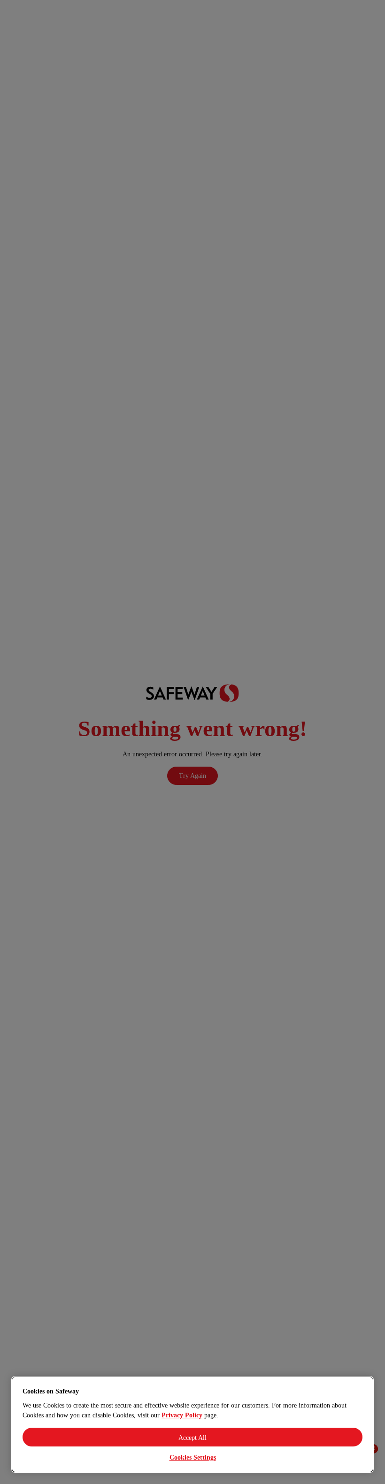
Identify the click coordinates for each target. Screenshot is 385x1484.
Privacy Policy (182, 1415)
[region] (192, 1424)
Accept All (192, 1437)
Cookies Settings (192, 1457)
